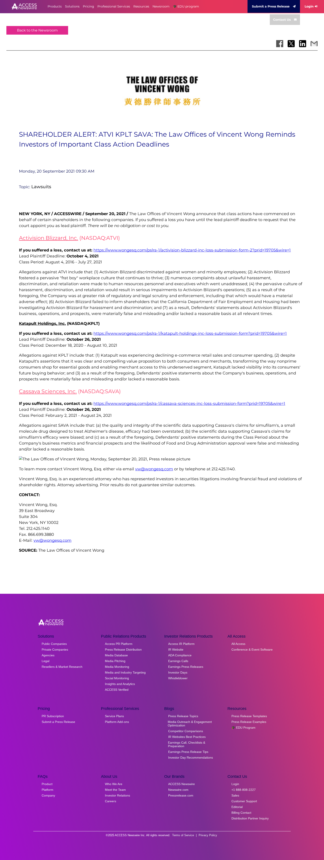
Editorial (237, 807)
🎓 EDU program (186, 6)
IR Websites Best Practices (187, 737)
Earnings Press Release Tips (188, 752)
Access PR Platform (118, 644)
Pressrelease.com (180, 795)
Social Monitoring (117, 678)
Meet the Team (115, 789)
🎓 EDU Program (243, 727)
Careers (110, 801)
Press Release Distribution (123, 649)
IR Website (175, 649)
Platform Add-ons (117, 722)
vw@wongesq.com (154, 469)
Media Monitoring (117, 666)
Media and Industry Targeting (125, 672)
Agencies (48, 655)
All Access (238, 644)
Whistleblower (178, 678)
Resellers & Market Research (62, 666)
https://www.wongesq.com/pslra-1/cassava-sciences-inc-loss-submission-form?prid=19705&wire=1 (189, 403)
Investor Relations (117, 795)
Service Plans (114, 716)
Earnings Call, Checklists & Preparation (186, 744)
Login (309, 6)
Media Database (116, 655)
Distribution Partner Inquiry (250, 818)
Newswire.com (178, 789)
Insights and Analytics (120, 684)
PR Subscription (53, 716)
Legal (45, 661)
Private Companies (55, 649)
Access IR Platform (181, 644)
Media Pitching (115, 661)
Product (47, 784)
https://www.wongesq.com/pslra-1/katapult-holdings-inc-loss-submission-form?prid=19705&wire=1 (190, 333)
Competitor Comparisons (185, 731)
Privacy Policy (208, 835)
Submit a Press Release (271, 6)
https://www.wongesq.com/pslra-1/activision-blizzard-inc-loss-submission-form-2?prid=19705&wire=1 (192, 250)
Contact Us (282, 20)
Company (48, 795)
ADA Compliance (180, 655)
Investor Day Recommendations (190, 757)
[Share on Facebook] (279, 43)
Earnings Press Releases (185, 666)
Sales (235, 795)
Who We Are (113, 784)
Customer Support (244, 801)
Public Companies (54, 644)
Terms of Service (183, 835)
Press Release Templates (249, 716)
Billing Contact (241, 812)
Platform (47, 789)
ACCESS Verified (116, 689)
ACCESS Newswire (181, 784)
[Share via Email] (314, 43)
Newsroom (161, 6)
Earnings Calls (178, 661)
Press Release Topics (183, 716)
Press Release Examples (248, 722)
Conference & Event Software (252, 649)
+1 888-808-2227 (243, 789)
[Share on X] (291, 43)
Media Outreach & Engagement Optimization (190, 723)
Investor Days (177, 672)
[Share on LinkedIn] (302, 43)
